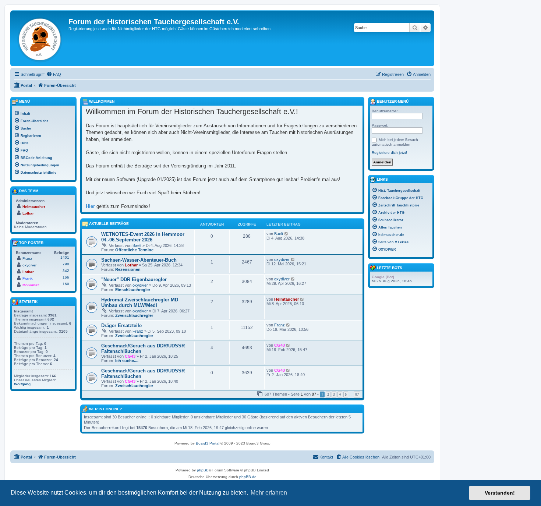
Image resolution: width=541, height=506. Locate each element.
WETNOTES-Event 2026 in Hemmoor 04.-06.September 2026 (142, 237)
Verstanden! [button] (500, 493)
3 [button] (334, 394)
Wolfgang (22, 384)
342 (66, 271)
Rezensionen (128, 269)
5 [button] (346, 394)
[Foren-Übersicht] (40, 38)
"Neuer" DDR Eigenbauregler (134, 279)
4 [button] (340, 394)
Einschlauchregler (132, 289)
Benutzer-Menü (392, 101)
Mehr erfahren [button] (269, 492)
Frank (27, 278)
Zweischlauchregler (134, 315)
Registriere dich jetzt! (389, 153)
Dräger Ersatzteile (121, 325)
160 (66, 284)
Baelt (136, 245)
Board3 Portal (207, 443)
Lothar (131, 265)
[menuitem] (53, 74)
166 (66, 277)
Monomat (30, 285)
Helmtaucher (286, 299)
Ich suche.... (126, 360)
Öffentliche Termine (134, 250)
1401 (64, 257)
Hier (90, 206)
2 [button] (328, 394)
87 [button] (357, 394)
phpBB (203, 470)
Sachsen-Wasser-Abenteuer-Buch (139, 260)
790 (66, 264)
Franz (137, 331)
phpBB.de (248, 477)
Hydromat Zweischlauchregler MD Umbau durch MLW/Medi (139, 302)
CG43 (130, 356)
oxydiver (282, 259)
